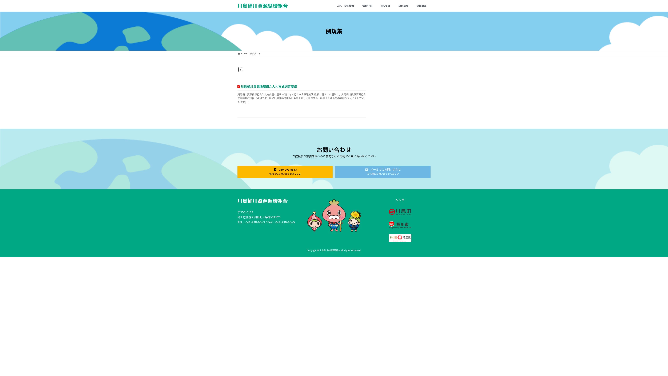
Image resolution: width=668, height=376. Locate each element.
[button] (285, 172)
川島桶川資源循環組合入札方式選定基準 (269, 86)
